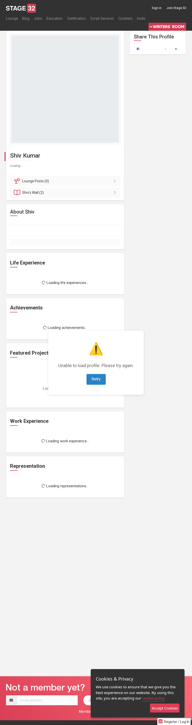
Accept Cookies (165, 708)
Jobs (38, 18)
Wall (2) (33, 193)
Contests (125, 18)
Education (54, 18)
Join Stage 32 (176, 8)
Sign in (157, 8)
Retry (96, 379)
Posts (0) (35, 181)
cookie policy (153, 698)
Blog (26, 18)
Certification (76, 18)
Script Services (102, 18)
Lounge (12, 18)
